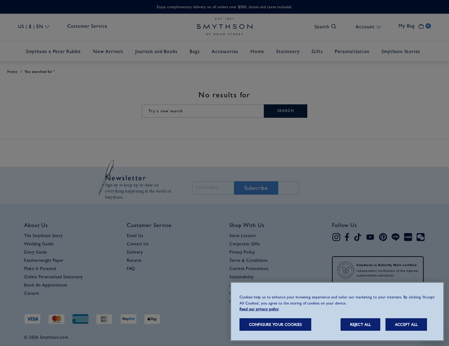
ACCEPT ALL (406, 324)
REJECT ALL (360, 324)
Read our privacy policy (259, 309)
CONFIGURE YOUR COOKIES (275, 324)
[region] (337, 311)
